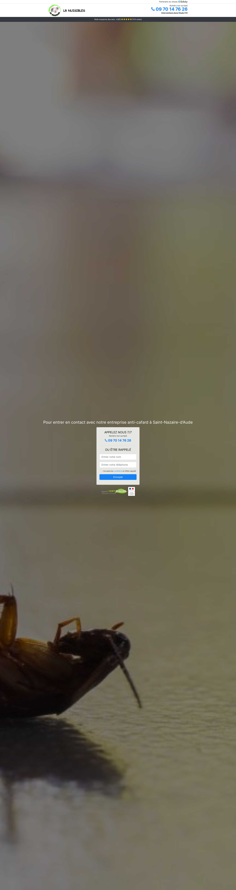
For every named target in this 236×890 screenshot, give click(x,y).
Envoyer (118, 477)
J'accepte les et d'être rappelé (119, 471)
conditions (118, 471)
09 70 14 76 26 (171, 9)
